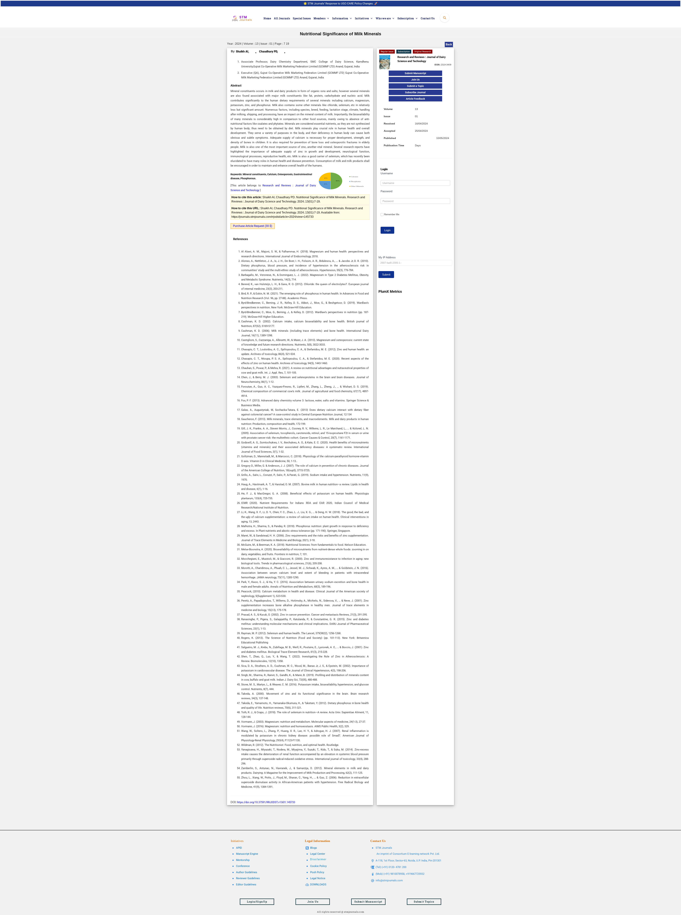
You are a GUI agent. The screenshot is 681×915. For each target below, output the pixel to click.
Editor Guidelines (246, 884)
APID (239, 847)
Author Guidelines (246, 872)
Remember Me (391, 214)
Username (387, 173)
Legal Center (317, 853)
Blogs (313, 847)
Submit (386, 274)
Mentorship (243, 860)
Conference (243, 866)
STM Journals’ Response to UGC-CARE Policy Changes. (340, 3)
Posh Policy (317, 872)
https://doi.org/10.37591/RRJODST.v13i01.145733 (266, 802)
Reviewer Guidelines (248, 878)
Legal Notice (317, 878)
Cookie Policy (318, 866)
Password (386, 191)
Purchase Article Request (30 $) (252, 226)
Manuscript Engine (247, 853)
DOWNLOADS (318, 884)
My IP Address (387, 257)
